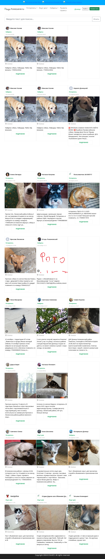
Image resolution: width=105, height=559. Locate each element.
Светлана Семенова (49, 300)
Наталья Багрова (48, 174)
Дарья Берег (14, 365)
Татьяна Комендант (81, 496)
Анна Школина (47, 431)
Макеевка (10, 532)
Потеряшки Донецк (81, 431)
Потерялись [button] (31, 8)
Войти (85, 9)
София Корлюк (79, 300)
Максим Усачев (16, 28)
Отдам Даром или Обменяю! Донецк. (55, 496)
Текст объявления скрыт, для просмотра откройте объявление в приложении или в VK (83, 473)
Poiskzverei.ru (17, 9)
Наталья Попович (48, 365)
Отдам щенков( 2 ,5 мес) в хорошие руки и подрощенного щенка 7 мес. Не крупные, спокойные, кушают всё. (83, 538)
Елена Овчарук (15, 174)
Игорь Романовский (49, 239)
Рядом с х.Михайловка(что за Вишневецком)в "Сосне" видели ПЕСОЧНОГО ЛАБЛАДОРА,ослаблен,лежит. (52, 281)
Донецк (77, 9)
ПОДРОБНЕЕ (20, 74)
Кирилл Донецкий (81, 88)
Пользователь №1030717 (83, 174)
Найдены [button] (53, 8)
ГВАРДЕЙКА (14, 496)
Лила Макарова (16, 300)
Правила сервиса (63, 9)
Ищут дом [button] (43, 8)
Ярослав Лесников (17, 239)
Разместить (94, 9)
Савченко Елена (16, 431)
